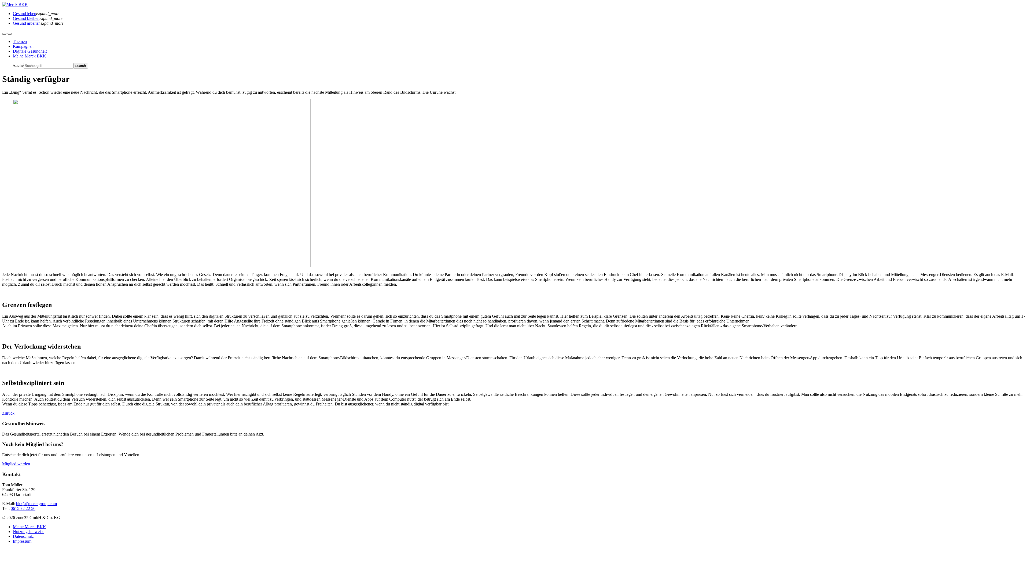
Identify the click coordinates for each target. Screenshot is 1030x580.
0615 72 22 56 (23, 508)
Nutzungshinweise (28, 531)
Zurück (8, 413)
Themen (20, 41)
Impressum (22, 541)
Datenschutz (23, 536)
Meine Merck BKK (29, 56)
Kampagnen (23, 46)
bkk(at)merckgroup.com (36, 503)
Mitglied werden (16, 464)
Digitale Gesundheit (30, 51)
